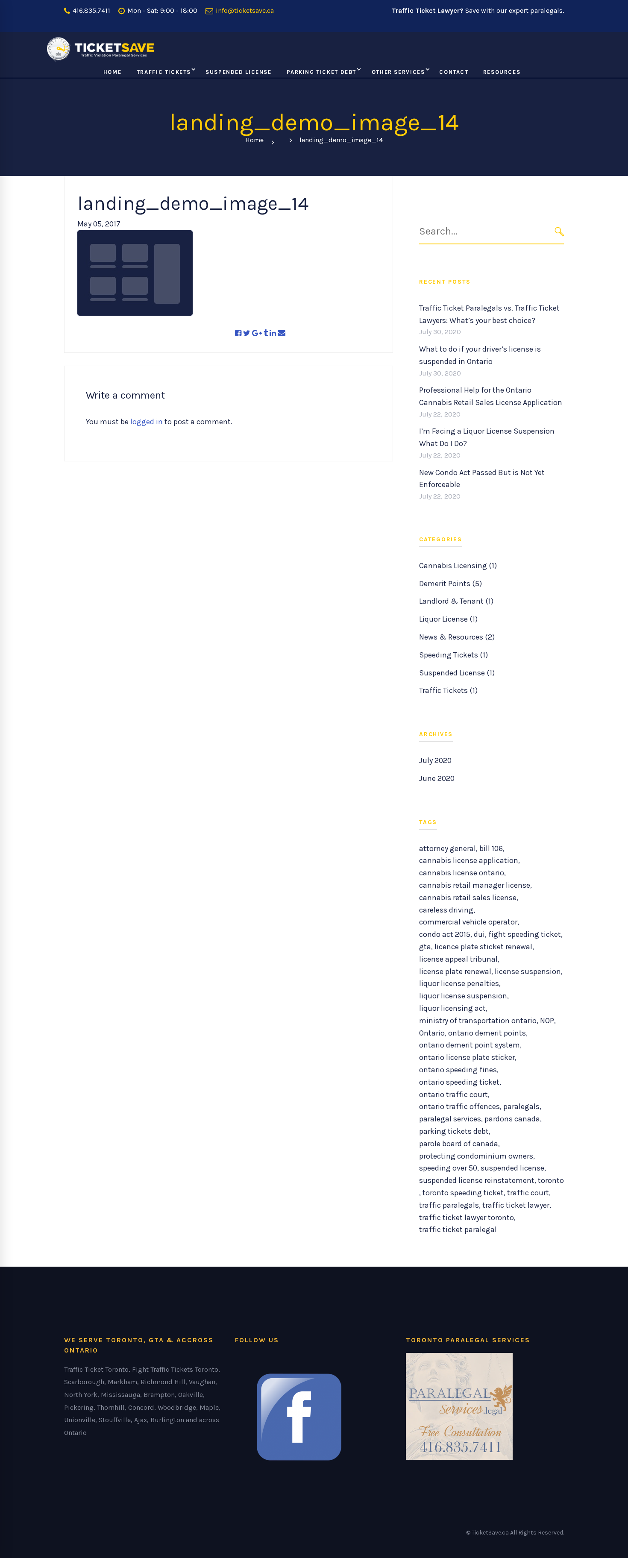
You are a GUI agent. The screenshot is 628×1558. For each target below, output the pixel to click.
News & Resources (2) (457, 637)
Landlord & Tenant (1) (456, 601)
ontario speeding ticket (459, 1082)
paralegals (521, 1106)
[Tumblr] (266, 333)
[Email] (281, 333)
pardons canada (512, 1119)
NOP (547, 1020)
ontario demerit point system (469, 1045)
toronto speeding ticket (463, 1192)
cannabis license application (468, 860)
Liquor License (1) (448, 619)
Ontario (432, 1033)
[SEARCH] (559, 231)
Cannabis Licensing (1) (458, 565)
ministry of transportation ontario (478, 1020)
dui (479, 934)
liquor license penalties (459, 983)
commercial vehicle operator (468, 922)
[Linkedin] (273, 333)
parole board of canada (458, 1143)
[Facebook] (238, 333)
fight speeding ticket (524, 934)
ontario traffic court (453, 1094)
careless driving (446, 910)
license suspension (528, 971)
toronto (551, 1180)
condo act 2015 (444, 934)
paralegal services (450, 1119)
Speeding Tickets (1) (453, 655)
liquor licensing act (452, 1008)
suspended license (512, 1168)
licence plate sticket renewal (483, 946)
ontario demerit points (487, 1033)
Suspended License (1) (457, 673)
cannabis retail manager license (474, 885)
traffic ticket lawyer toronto (466, 1217)
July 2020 (435, 760)
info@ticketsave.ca (244, 10)
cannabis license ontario (461, 872)
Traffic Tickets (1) (448, 690)
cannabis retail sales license (467, 897)
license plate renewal (455, 971)
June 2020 (437, 778)
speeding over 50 (448, 1168)
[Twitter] (246, 333)
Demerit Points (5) (450, 583)
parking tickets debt (454, 1131)
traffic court (528, 1192)
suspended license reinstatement (476, 1180)
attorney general (447, 848)
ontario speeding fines (458, 1069)
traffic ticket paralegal (458, 1229)
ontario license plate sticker (467, 1057)
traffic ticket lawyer (515, 1205)
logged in (146, 421)
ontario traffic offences (459, 1106)
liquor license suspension (463, 996)
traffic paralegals (449, 1205)
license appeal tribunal (458, 959)
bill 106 (491, 848)
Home (254, 140)
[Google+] (257, 333)
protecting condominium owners (476, 1156)
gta (425, 946)
